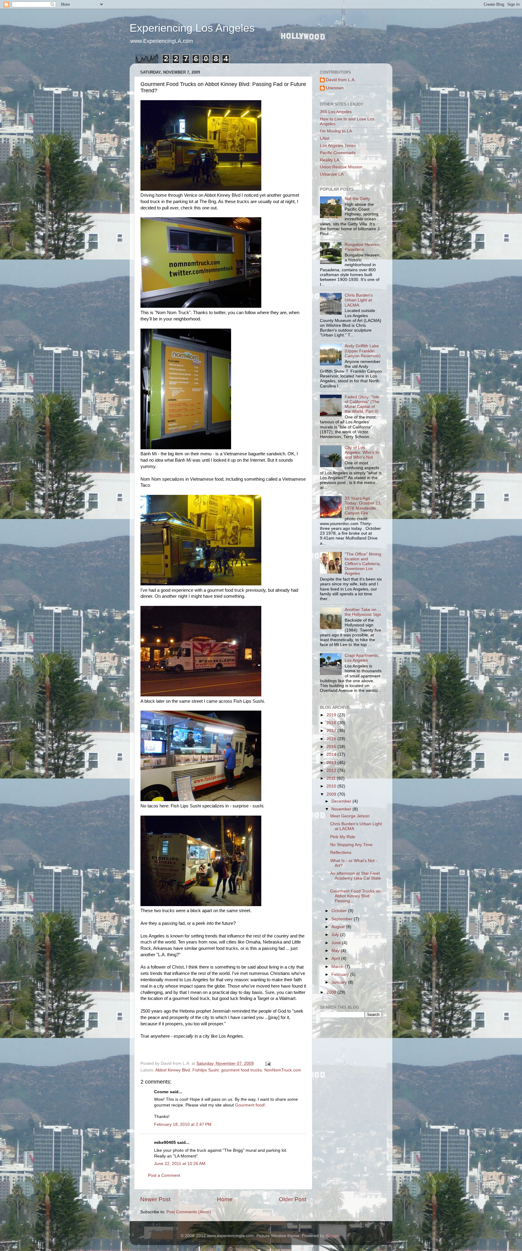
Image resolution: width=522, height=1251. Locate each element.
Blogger (333, 1235)
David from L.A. (341, 80)
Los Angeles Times (338, 145)
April (336, 958)
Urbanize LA (331, 174)
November (342, 809)
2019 (332, 715)
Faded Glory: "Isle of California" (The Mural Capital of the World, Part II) (362, 404)
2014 (332, 754)
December (342, 801)
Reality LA (329, 160)
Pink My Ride (342, 837)
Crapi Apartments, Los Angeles (362, 658)
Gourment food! (250, 1105)
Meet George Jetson (349, 816)
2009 (332, 794)
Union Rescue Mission (341, 167)
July (335, 934)
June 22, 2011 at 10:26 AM (179, 1163)
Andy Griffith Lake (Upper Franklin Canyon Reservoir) (363, 351)
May (336, 950)
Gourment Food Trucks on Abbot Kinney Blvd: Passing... (355, 896)
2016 (332, 739)
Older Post (292, 1199)
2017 (332, 730)
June (336, 943)
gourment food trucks (241, 1070)
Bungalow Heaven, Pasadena (363, 247)
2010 (332, 786)
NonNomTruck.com (282, 1070)
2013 (332, 762)
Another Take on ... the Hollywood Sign (363, 612)
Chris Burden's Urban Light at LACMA (359, 300)
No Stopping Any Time (351, 844)
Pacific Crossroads (338, 153)
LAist (324, 138)
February (340, 974)
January (339, 982)
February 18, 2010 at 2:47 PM (182, 1124)
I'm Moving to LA (336, 131)
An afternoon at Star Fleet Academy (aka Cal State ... (355, 878)
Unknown (335, 88)
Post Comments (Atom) (188, 1212)
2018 (332, 723)
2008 (332, 992)
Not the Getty (357, 198)
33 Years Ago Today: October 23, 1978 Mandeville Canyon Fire (363, 505)
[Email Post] (267, 1063)
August (338, 927)
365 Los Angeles (336, 112)
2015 (332, 746)
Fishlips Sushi (205, 1070)
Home (225, 1199)
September (342, 919)
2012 (332, 770)
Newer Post (155, 1199)
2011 (332, 778)
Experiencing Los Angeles (192, 28)
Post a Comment (164, 1175)
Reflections (340, 852)
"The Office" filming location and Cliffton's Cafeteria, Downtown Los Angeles (363, 564)
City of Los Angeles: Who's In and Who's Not (362, 452)
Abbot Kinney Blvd (172, 1070)
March (338, 966)
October (339, 911)
